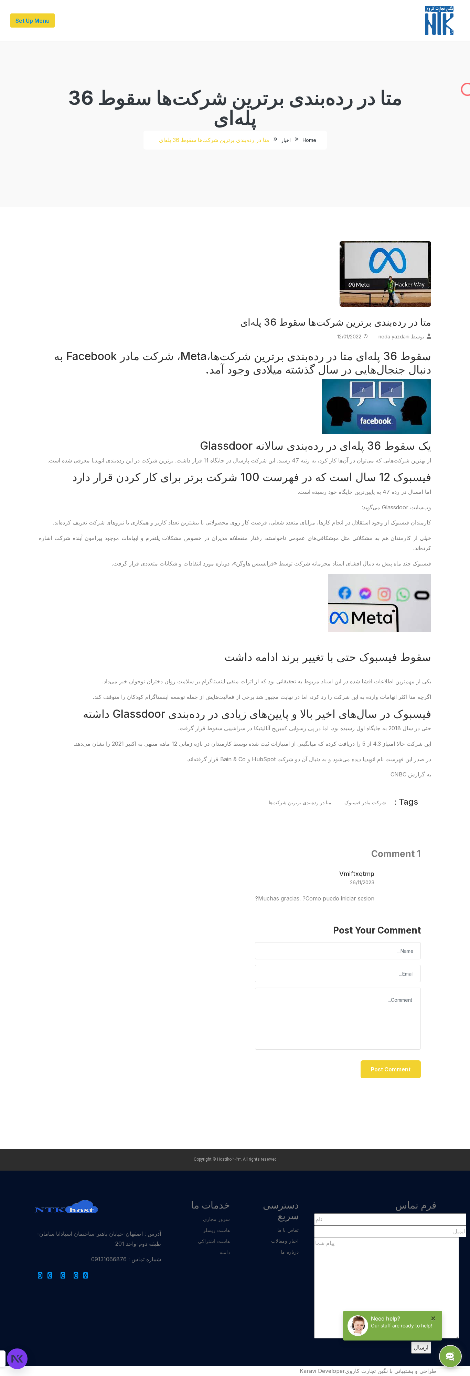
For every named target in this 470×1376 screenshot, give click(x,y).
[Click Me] (86, 1275)
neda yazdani (393, 336)
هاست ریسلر (216, 1230)
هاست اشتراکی (214, 1241)
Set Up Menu (32, 20)
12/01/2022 (349, 336)
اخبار (286, 140)
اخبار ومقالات (285, 1241)
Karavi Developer (322, 1370)
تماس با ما (288, 1230)
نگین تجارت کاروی (366, 1370)
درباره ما (290, 1252)
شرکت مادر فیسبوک (365, 802)
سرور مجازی (216, 1219)
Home (309, 140)
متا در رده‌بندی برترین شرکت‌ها (300, 802)
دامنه (225, 1252)
